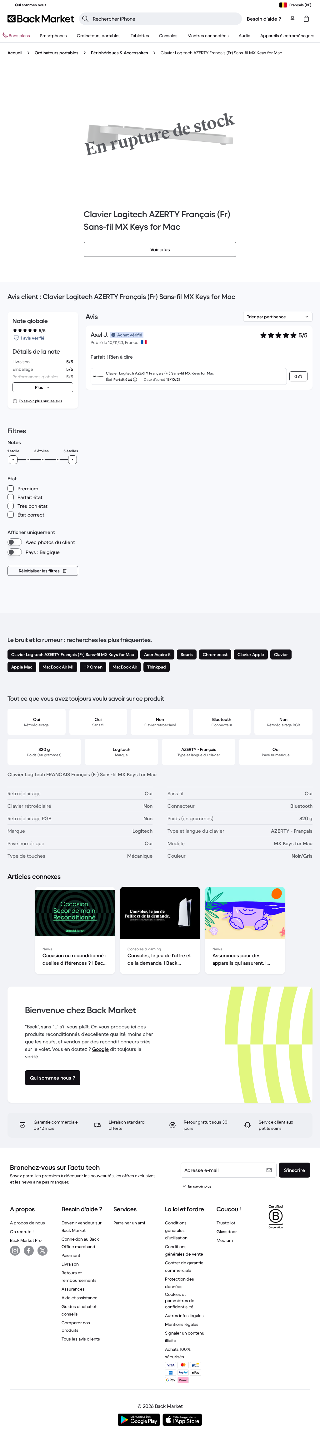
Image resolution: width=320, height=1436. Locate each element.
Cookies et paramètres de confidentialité (179, 1300)
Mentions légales (181, 1324)
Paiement (71, 1255)
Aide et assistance (80, 1298)
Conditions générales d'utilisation (176, 1230)
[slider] (13, 459)
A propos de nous (27, 1223)
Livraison (70, 1264)
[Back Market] (41, 18)
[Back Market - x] (43, 1251)
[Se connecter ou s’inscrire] (292, 18)
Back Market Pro (26, 1240)
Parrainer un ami (129, 1223)
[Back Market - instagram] (15, 1251)
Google (100, 1049)
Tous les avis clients (81, 1339)
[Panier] (306, 18)
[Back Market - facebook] (29, 1251)
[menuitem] (53, 35)
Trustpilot (226, 1223)
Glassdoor (227, 1231)
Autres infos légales (184, 1315)
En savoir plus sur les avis (40, 401)
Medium (225, 1240)
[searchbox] (165, 18)
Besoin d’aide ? (264, 19)
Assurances (73, 1289)
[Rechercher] (85, 19)
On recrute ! (21, 1231)
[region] (160, 931)
